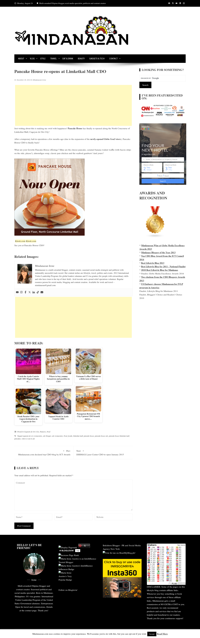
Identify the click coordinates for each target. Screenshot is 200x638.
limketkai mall (78, 436)
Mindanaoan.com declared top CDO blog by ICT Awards (44, 452)
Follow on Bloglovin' (68, 589)
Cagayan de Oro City (31, 431)
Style (43, 58)
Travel (53, 58)
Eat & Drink (68, 58)
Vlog (32, 58)
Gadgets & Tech (97, 58)
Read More (162, 633)
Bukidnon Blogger (111, 545)
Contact (113, 58)
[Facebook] (25, 292)
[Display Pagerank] (68, 546)
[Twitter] (29, 292)
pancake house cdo (101, 436)
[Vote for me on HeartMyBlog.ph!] (119, 552)
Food (48, 431)
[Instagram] (21, 292)
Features (43, 431)
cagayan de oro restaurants (32, 436)
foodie (70, 436)
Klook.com (20, 241)
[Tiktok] (37, 292)
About (21, 58)
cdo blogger (47, 436)
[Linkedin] (33, 292)
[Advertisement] (73, 105)
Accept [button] (152, 634)
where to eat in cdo (28, 438)
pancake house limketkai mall (119, 436)
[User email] (42, 292)
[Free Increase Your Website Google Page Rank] (69, 554)
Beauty (81, 58)
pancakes (17, 438)
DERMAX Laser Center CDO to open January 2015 (100, 452)
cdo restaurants (57, 436)
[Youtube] (17, 292)
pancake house (89, 436)
